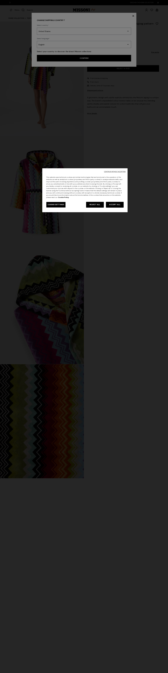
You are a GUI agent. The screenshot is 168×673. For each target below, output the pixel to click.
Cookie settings (56, 205)
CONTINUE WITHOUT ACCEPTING (115, 171)
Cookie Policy (63, 197)
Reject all (95, 205)
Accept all (114, 205)
